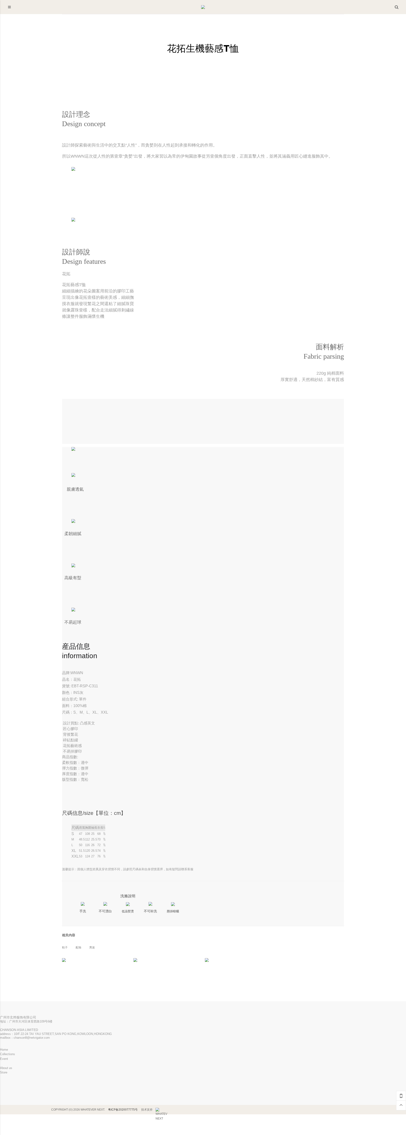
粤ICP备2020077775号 (123, 1109)
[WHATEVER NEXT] (161, 1110)
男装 (92, 947)
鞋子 (65, 947)
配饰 (78, 947)
